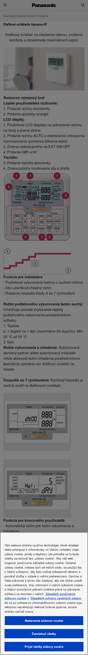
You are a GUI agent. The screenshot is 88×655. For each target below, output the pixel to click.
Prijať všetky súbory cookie (44, 646)
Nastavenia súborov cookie (44, 620)
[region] (44, 593)
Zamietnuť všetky (44, 633)
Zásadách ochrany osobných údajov (56, 598)
